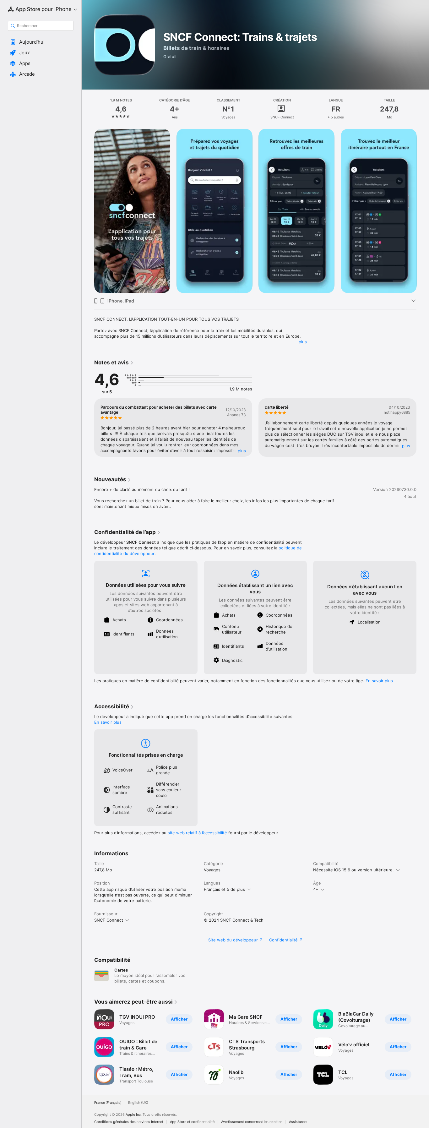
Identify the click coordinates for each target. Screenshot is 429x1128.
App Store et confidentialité (192, 1122)
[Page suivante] (422, 211)
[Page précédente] (88, 211)
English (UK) (138, 1102)
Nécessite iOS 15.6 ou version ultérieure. (353, 869)
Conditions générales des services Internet (128, 1122)
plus (303, 341)
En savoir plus (379, 680)
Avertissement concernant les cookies (251, 1122)
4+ (315, 889)
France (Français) (108, 1102)
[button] (40, 42)
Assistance (298, 1122)
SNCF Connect (108, 920)
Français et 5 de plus (224, 889)
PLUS (242, 450)
